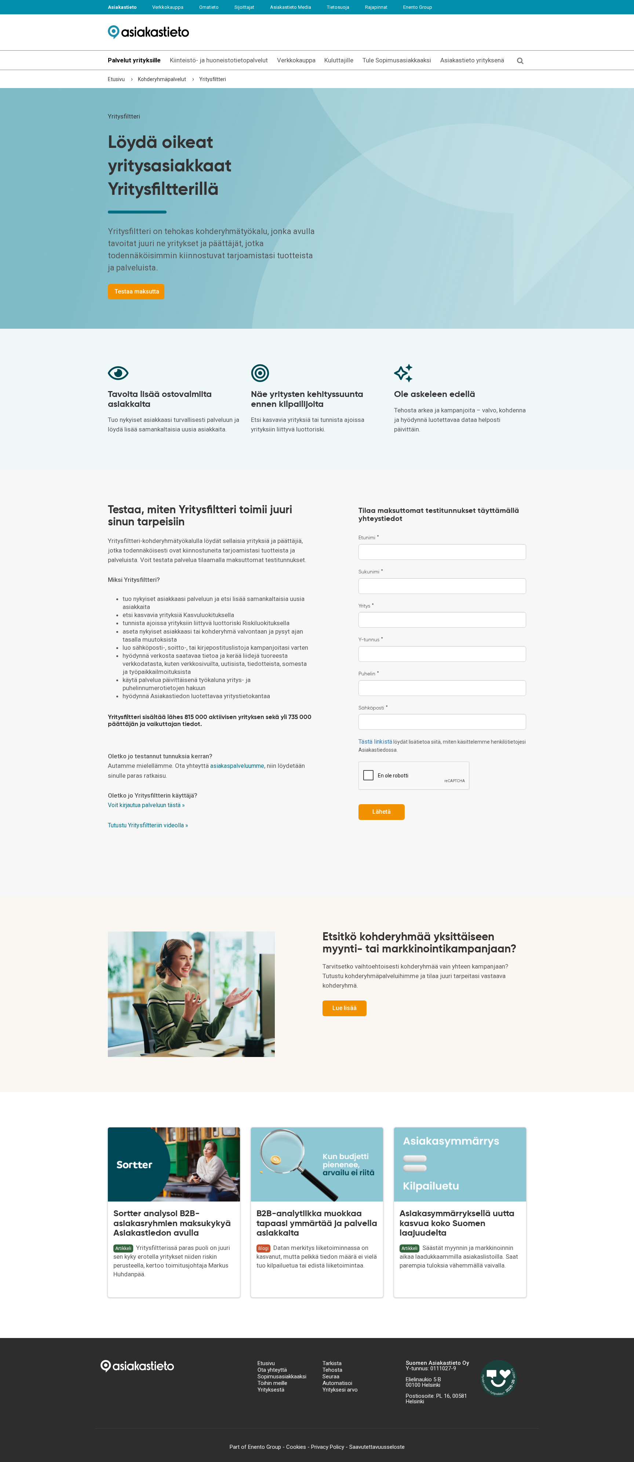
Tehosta (332, 1370)
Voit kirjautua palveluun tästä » (146, 805)
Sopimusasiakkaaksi (282, 1376)
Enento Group (417, 7)
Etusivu (116, 79)
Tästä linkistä (375, 741)
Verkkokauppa (167, 7)
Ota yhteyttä (272, 1370)
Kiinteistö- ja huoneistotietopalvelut (219, 60)
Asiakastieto (122, 7)
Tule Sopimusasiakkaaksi (396, 60)
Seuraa (331, 1376)
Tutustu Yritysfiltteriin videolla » (148, 825)
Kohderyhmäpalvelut (162, 79)
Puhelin (368, 674)
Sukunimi (370, 572)
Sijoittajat (244, 7)
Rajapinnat (376, 7)
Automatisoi (337, 1383)
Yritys (366, 606)
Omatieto (209, 7)
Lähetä (381, 811)
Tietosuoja (338, 7)
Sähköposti (373, 708)
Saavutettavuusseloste (377, 1447)
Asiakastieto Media (290, 7)
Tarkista (332, 1363)
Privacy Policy (327, 1447)
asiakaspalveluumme (237, 765)
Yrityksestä (271, 1389)
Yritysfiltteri (212, 79)
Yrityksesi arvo (340, 1389)
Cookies (296, 1447)
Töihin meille (272, 1383)
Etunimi (368, 538)
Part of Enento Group (255, 1447)
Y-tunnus (370, 640)
